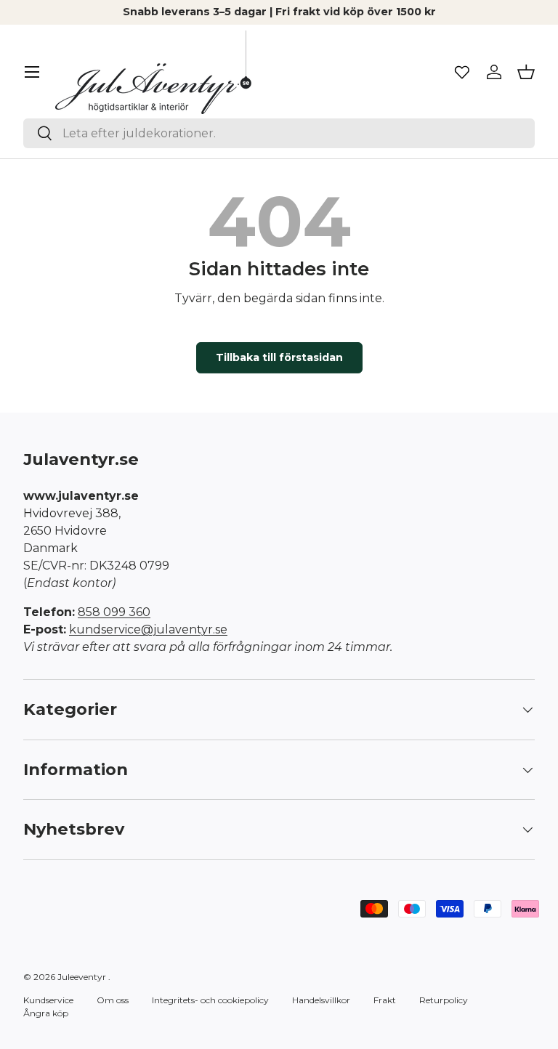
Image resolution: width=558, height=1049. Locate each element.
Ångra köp (45, 1013)
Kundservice (48, 1000)
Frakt (384, 1000)
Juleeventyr (81, 976)
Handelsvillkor (321, 1000)
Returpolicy (443, 1000)
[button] (526, 72)
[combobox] (279, 133)
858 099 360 (114, 612)
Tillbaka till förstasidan (279, 357)
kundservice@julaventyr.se (148, 629)
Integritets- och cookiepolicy (210, 1000)
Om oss (113, 1000)
